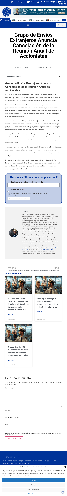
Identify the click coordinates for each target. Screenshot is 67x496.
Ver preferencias (33, 490)
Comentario (9, 388)
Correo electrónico (12, 417)
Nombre (8, 410)
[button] (64, 467)
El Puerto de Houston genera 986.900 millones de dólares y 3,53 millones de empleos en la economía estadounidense (18, 304)
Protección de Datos (15, 189)
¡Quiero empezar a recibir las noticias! (19, 198)
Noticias (50, 68)
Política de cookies (32, 493)
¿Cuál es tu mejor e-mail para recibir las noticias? (26, 182)
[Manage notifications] (63, 492)
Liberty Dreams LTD (47, 250)
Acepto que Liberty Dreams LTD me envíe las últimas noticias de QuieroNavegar (29, 194)
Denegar (33, 485)
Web (6, 424)
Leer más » (11, 314)
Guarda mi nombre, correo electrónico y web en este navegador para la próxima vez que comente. (33, 433)
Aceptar (33, 480)
